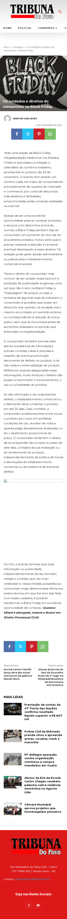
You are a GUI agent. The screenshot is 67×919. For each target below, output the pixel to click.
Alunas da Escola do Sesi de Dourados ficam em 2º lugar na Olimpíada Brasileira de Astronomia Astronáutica (50, 677)
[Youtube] (38, 905)
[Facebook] (16, 134)
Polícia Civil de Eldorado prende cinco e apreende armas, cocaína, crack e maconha (43, 737)
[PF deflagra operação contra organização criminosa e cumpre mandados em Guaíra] (13, 759)
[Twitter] (28, 134)
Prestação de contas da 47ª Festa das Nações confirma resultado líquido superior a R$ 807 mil (43, 712)
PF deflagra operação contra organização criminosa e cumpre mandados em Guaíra (40, 760)
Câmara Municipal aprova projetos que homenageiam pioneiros (42, 808)
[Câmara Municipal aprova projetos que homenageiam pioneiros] (13, 809)
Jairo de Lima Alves (25, 118)
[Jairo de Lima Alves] (8, 118)
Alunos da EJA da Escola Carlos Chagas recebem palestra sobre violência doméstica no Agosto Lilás (42, 785)
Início (6, 47)
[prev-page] (6, 821)
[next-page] (12, 821)
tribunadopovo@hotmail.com (32, 879)
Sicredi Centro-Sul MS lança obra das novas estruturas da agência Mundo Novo (18, 674)
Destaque (18, 47)
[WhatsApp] (50, 134)
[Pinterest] (39, 134)
